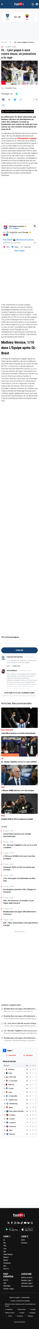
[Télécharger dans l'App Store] (27, 1229)
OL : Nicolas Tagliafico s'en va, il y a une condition (20, 846)
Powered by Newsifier (19, 1322)
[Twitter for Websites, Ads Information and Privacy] (34, 242)
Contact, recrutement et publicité (20, 1301)
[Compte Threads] (32, 1223)
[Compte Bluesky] (28, 1223)
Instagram (32, 1313)
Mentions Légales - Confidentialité (19, 1297)
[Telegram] (15, 100)
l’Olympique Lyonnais (27, 138)
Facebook (20, 1316)
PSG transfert (22, 1309)
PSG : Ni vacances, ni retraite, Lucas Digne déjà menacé (18, 902)
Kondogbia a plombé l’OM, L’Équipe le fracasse (19, 891)
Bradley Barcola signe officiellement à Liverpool (19, 913)
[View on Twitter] (34, 227)
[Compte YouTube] (25, 1223)
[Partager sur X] (9, 100)
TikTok (10, 1316)
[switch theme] (33, 4)
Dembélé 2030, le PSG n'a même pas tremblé (19, 868)
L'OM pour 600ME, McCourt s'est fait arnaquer (19, 857)
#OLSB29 (7, 239)
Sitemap (30, 1316)
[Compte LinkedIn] (18, 1223)
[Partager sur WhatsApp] (17, 94)
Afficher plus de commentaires (19, 693)
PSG (3, 816)
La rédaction (9, 1309)
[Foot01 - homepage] (19, 4)
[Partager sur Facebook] (3, 100)
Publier (19, 650)
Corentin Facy (11, 88)
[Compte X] (8, 1223)
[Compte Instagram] (15, 1223)
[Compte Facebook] (12, 1223)
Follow (16, 228)
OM (2, 787)
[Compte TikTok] (22, 1223)
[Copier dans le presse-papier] (21, 100)
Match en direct (9, 1313)
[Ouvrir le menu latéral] (2, 4)
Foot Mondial (7, 730)
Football (33, 1309)
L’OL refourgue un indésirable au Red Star (19, 879)
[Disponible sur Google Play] (12, 1229)
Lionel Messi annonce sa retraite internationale (17, 835)
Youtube (22, 1313)
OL (2, 47)
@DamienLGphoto (25, 239)
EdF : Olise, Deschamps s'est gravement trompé (20, 924)
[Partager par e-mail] (3, 105)
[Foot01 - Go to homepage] (19, 1215)
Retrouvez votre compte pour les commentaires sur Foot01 (20, 1305)
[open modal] (37, 4)
